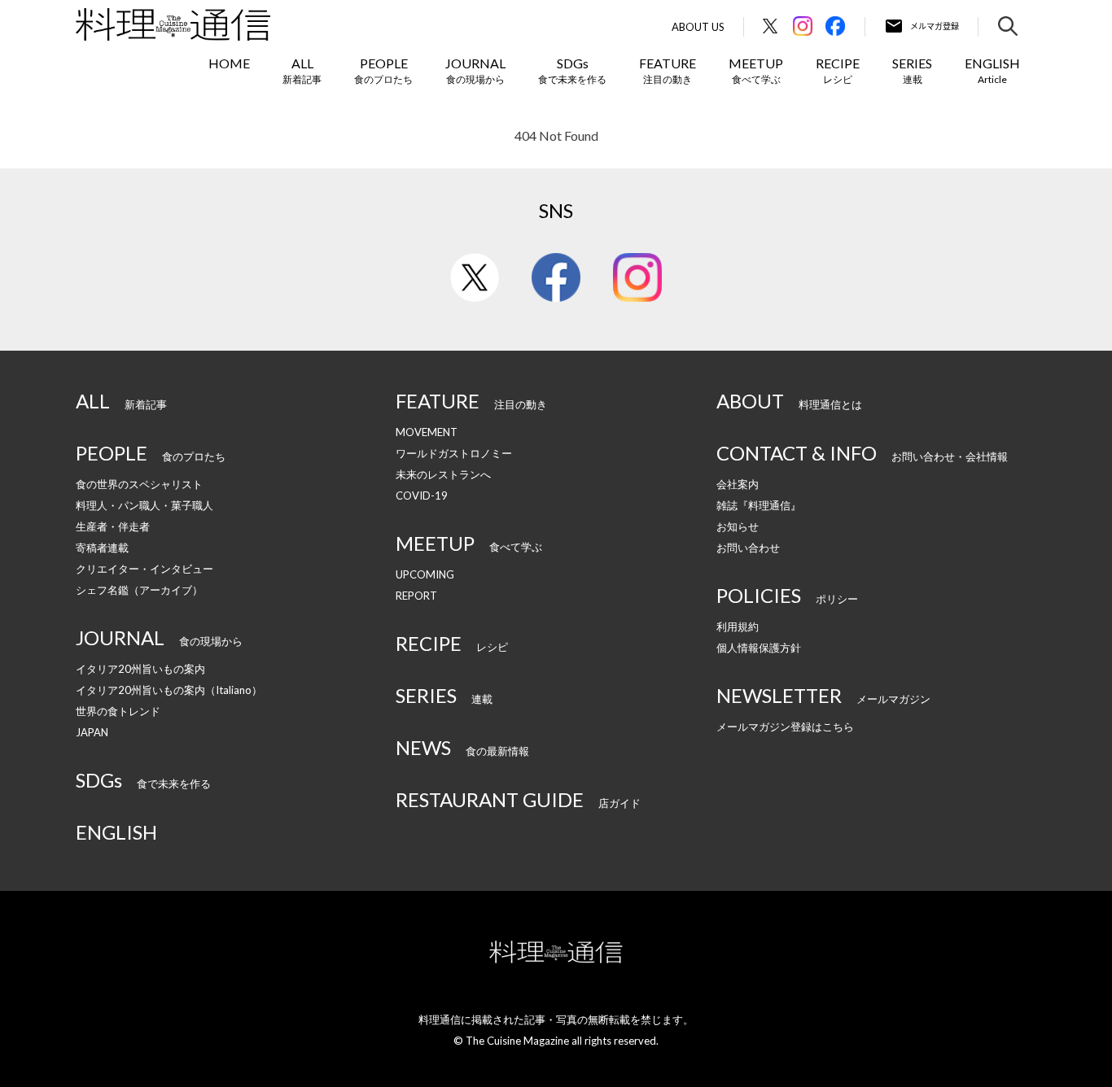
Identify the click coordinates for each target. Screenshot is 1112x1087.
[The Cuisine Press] (173, 24)
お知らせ (737, 526)
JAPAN (92, 732)
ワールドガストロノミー (454, 453)
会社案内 (737, 484)
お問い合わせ (748, 547)
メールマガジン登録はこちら (785, 726)
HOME (229, 63)
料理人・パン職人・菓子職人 (144, 505)
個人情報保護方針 (758, 647)
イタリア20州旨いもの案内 (140, 668)
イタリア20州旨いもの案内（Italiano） (169, 689)
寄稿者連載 (102, 547)
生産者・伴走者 (113, 526)
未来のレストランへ (443, 474)
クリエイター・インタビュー (144, 568)
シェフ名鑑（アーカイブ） (139, 589)
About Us (698, 27)
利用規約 (737, 626)
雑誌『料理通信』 (758, 505)
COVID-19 (422, 495)
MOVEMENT (426, 432)
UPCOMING (425, 574)
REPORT (416, 595)
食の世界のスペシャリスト (139, 484)
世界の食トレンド (118, 711)
